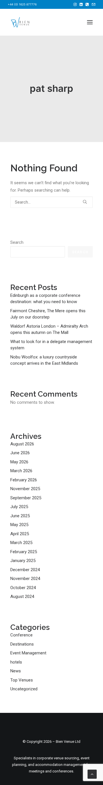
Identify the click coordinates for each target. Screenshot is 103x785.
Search (16, 242)
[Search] (51, 202)
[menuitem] (75, 4)
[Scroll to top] (92, 773)
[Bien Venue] (20, 22)
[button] (75, 4)
